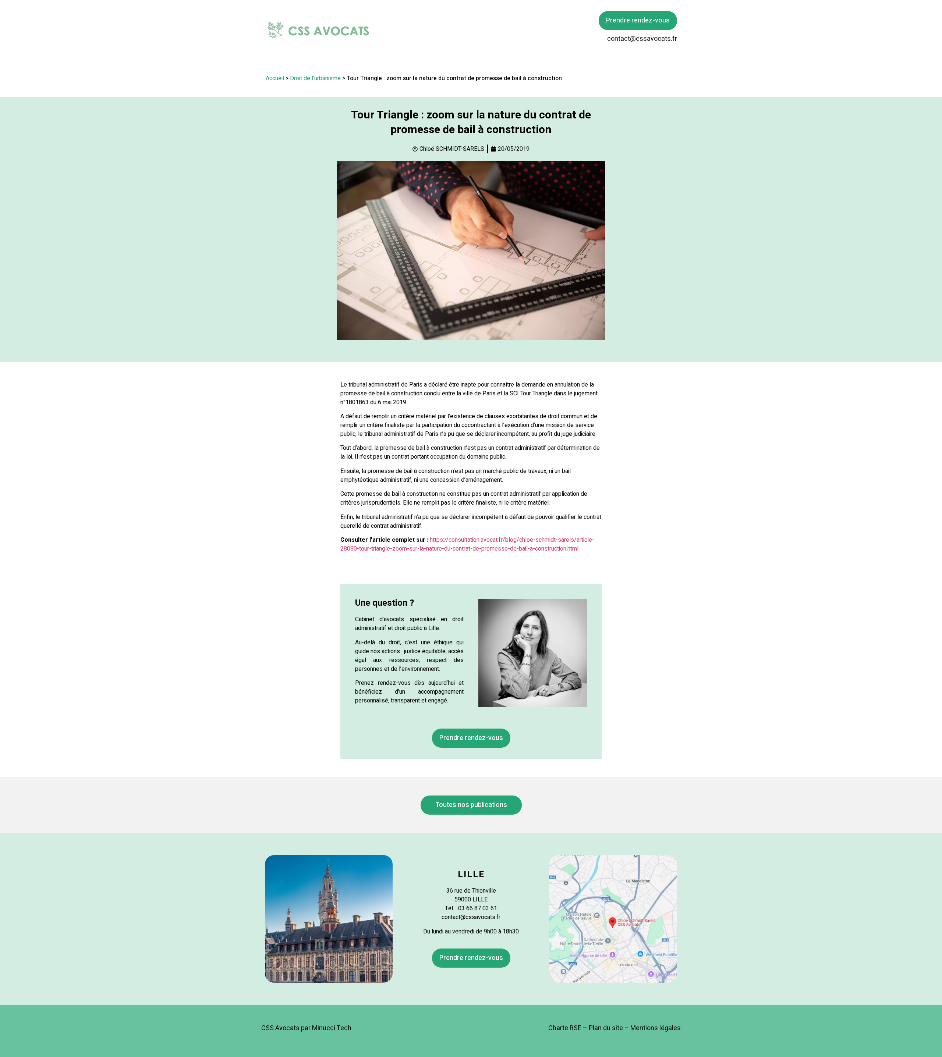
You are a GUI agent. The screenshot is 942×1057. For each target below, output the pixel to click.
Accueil (275, 78)
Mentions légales (655, 1028)
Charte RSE (564, 1028)
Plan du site (606, 1028)
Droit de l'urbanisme (315, 78)
